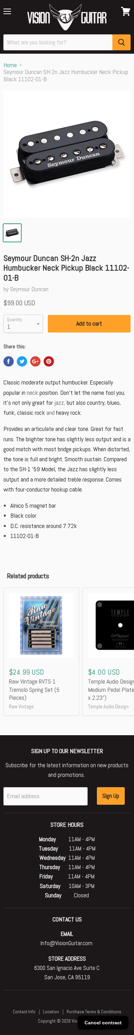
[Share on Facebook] (8, 361)
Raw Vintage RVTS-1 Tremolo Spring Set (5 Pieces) (34, 689)
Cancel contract (103, 1022)
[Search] (121, 42)
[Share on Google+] (35, 361)
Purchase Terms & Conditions (94, 1012)
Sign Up (110, 796)
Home (10, 65)
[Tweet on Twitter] (22, 361)
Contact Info (24, 1012)
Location (51, 1012)
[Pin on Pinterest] (49, 361)
